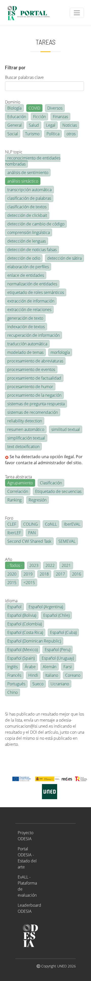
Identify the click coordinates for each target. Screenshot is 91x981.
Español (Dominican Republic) (34, 641)
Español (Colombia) (24, 624)
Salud (34, 125)
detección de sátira (64, 258)
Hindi (33, 675)
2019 (28, 574)
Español (14, 607)
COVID (34, 108)
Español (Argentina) (46, 607)
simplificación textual (26, 438)
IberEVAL (72, 524)
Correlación (17, 491)
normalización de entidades (32, 284)
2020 (11, 574)
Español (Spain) (21, 658)
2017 (60, 574)
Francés (14, 675)
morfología (60, 352)
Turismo (32, 134)
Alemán (49, 666)
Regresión (38, 500)
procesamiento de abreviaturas (35, 361)
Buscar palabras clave (24, 77)
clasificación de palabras (29, 198)
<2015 (29, 582)
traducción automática (27, 344)
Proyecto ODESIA (25, 835)
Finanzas (60, 116)
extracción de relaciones (29, 309)
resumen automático (25, 429)
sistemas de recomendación (32, 412)
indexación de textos (26, 326)
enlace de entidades (25, 275)
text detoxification (23, 446)
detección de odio (23, 258)
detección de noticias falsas (32, 249)
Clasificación (51, 483)
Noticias (69, 125)
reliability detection (24, 421)
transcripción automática (29, 189)
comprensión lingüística (28, 232)
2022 (50, 565)
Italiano (51, 675)
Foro (9, 518)
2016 (76, 574)
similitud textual (65, 429)
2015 (11, 582)
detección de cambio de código (35, 224)
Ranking (14, 500)
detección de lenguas (26, 241)
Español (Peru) (57, 649)
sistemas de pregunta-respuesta (36, 404)
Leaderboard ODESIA (29, 908)
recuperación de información (33, 335)
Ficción (39, 116)
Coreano (72, 675)
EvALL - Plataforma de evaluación (27, 886)
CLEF (11, 524)
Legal (50, 125)
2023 (33, 565)
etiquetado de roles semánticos (35, 292)
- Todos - (14, 565)
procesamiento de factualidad (34, 378)
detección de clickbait (27, 215)
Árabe (30, 666)
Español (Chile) (56, 615)
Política (53, 134)
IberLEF (14, 532)
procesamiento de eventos (31, 369)
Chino (12, 692)
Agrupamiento (20, 483)
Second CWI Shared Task (29, 541)
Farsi (67, 666)
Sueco (37, 684)
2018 (44, 574)
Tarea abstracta (18, 477)
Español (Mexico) (22, 649)
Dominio (12, 102)
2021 (66, 565)
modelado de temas (25, 352)
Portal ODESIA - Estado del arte (27, 858)
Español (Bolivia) (21, 615)
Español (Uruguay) (58, 658)
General (14, 125)
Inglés (12, 666)
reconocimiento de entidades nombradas (32, 161)
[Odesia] (30, 13)
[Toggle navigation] (77, 13)
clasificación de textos (27, 207)
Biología (14, 108)
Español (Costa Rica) (25, 632)
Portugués (16, 684)
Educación (16, 116)
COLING (30, 524)
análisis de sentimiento (27, 172)
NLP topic (13, 152)
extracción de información (30, 301)
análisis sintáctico (22, 181)
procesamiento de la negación (34, 395)
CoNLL (51, 524)
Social (12, 134)
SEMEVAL (67, 541)
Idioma (11, 600)
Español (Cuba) (63, 632)
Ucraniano (60, 684)
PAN (32, 532)
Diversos (54, 108)
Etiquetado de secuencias (58, 491)
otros (71, 134)
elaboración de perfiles (28, 266)
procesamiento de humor (30, 386)
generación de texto (25, 318)
